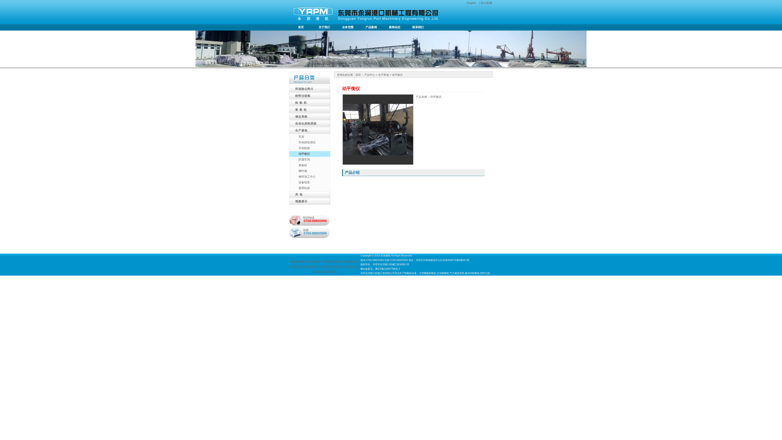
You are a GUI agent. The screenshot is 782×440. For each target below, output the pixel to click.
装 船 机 (301, 109)
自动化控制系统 (306, 123)
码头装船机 (324, 266)
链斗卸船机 (329, 271)
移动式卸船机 (347, 261)
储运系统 (301, 116)
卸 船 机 (301, 102)
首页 (301, 27)
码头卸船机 (309, 266)
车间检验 (304, 148)
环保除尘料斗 (304, 88)
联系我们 (418, 27)
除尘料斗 (338, 266)
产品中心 (369, 74)
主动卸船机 (312, 261)
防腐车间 (304, 159)
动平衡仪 (304, 153)
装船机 (349, 266)
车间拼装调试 (307, 142)
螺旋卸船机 (297, 261)
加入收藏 (486, 2)
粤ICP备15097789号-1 (387, 268)
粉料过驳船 (303, 95)
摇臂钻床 (304, 188)
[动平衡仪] (378, 154)
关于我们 (324, 27)
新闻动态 (394, 27)
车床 (301, 136)
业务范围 (348, 27)
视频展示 (301, 201)
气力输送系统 (329, 261)
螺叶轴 (303, 171)
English (471, 2)
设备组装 (304, 182)
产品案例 (371, 27)
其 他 (299, 194)
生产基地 (301, 130)
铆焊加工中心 (307, 176)
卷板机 (303, 165)
